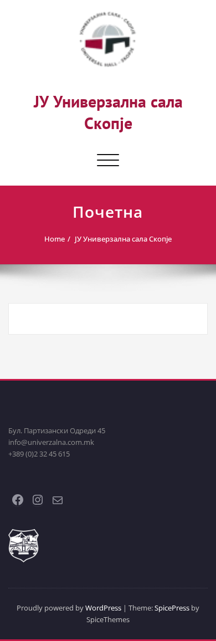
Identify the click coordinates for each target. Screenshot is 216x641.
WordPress (103, 608)
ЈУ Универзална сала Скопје (108, 112)
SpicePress (172, 608)
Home (54, 239)
